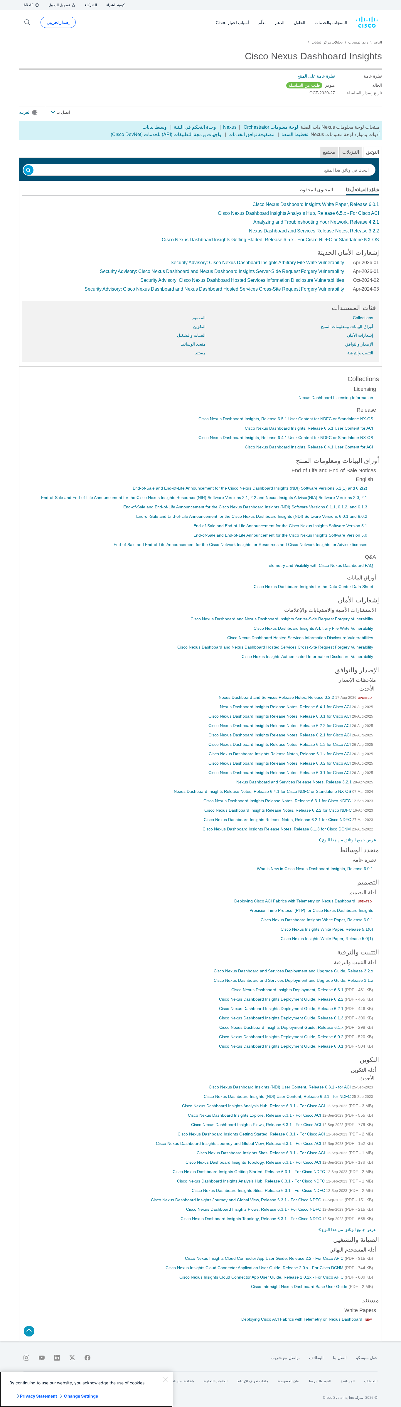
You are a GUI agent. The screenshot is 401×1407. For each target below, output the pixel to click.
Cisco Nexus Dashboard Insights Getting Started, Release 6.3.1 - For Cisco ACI (252, 1134)
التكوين (199, 326)
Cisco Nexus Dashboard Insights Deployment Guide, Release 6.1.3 (282, 1018)
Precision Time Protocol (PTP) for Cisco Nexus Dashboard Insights (311, 910)
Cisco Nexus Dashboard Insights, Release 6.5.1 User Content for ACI (309, 428)
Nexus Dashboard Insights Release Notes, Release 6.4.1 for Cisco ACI (286, 706)
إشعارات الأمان (360, 335)
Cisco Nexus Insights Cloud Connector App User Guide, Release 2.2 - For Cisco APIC (265, 1258)
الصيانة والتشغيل (191, 335)
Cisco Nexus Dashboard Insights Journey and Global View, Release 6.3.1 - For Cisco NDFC (236, 1199)
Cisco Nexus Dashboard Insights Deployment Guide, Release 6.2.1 (282, 1008)
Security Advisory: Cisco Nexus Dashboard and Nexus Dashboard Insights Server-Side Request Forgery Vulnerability (222, 271)
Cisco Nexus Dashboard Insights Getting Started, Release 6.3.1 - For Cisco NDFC (249, 1171)
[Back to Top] (29, 1331)
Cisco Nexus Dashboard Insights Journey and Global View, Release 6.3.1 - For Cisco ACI (239, 1143)
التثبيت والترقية (360, 353)
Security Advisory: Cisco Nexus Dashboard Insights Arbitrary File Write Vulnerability (257, 262)
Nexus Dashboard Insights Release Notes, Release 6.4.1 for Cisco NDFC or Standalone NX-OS (263, 791)
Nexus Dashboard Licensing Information (336, 397)
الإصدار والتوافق (359, 344)
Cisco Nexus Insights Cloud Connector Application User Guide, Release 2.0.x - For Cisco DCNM (255, 1267)
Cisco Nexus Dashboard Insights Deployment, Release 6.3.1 (288, 989)
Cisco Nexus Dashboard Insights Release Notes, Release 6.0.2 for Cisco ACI (280, 763)
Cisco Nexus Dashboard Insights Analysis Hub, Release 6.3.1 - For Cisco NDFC (251, 1181)
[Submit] (28, 170)
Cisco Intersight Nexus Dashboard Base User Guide (299, 1286)
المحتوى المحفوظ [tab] (316, 189)
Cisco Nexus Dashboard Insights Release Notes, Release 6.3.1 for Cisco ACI (280, 716)
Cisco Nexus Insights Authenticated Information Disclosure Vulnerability (307, 656)
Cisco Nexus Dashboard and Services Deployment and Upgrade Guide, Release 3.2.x (293, 971)
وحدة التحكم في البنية (195, 126)
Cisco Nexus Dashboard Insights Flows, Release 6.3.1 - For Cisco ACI (256, 1124)
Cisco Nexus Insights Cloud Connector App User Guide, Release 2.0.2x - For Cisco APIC (262, 1277)
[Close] (165, 1379)
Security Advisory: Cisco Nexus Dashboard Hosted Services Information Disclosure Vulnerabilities (242, 280)
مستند (200, 353)
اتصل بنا (62, 112)
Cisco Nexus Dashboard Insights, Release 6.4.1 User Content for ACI (309, 447)
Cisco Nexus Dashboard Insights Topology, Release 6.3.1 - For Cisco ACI (254, 1162)
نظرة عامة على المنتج (316, 76)
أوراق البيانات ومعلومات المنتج (347, 326)
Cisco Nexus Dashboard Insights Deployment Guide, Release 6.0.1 (282, 1046)
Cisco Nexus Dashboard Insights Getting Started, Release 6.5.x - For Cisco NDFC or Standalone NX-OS (270, 239)
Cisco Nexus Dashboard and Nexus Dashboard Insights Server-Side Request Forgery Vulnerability (282, 619)
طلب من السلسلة (304, 85)
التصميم (198, 317)
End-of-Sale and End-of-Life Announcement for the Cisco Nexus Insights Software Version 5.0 (280, 535)
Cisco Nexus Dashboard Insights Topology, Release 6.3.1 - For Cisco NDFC (251, 1218)
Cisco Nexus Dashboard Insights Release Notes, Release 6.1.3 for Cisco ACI (280, 744)
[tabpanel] (200, 222)
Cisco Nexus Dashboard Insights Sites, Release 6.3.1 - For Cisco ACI (261, 1152)
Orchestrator (256, 126)
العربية (25, 112)
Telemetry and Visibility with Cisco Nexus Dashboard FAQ (320, 565)
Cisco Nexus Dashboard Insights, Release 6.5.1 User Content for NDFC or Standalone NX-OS (285, 418)
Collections (363, 317)
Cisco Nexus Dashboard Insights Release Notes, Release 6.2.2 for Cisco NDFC (278, 810)
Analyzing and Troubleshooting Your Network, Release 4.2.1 (316, 222)
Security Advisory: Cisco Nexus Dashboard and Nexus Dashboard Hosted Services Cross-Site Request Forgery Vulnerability (214, 289)
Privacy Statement (38, 1395)
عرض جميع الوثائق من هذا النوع (349, 840)
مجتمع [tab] (329, 152)
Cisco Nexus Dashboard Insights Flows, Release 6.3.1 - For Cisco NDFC (254, 1209)
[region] (86, 1389)
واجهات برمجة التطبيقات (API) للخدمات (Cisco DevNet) (166, 134)
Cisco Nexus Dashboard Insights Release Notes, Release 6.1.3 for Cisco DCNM (277, 829)
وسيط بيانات (154, 126)
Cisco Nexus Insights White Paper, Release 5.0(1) (327, 938)
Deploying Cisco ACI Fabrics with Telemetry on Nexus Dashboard (295, 901)
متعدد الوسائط (193, 344)
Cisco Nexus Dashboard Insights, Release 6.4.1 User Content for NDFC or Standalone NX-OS (285, 437)
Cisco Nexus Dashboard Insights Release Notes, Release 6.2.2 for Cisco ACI (280, 725)
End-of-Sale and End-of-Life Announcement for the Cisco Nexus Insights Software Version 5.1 (280, 525)
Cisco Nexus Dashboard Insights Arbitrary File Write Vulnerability (313, 628)
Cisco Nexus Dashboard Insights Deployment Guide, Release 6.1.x (282, 1027)
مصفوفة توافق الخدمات (251, 134)
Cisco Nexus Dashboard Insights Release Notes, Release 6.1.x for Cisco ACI (280, 753)
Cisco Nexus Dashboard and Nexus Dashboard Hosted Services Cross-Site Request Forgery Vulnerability (275, 647)
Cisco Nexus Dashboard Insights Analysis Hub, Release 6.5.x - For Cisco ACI (298, 213)
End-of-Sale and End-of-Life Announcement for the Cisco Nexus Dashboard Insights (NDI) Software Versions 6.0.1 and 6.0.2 (251, 516)
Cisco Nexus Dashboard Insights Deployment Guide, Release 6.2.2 (282, 999)
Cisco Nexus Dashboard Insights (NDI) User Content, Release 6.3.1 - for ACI (280, 1087)
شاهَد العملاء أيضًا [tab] (362, 189)
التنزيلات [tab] (350, 152)
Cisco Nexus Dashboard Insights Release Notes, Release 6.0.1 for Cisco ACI (280, 772)
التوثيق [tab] (372, 152)
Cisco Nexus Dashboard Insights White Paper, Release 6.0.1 (315, 204)
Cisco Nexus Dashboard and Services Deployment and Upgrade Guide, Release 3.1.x (293, 980)
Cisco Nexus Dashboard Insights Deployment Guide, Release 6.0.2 (282, 1036)
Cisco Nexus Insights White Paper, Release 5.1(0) (327, 929)
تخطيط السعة (295, 134)
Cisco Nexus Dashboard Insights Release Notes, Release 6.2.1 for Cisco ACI (280, 735)
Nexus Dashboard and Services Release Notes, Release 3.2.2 (314, 230)
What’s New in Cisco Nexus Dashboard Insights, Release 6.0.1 (315, 868)
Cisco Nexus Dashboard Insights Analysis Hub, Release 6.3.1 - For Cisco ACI (254, 1105)
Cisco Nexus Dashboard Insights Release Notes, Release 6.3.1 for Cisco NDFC (277, 800)
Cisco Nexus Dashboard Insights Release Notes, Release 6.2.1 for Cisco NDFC (278, 819)
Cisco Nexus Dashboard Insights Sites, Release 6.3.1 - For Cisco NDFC (259, 1190)
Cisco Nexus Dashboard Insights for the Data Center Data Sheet (313, 586)
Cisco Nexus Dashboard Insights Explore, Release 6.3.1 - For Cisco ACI (255, 1115)
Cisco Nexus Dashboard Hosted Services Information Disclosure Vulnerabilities (300, 637)
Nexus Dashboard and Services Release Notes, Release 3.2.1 (294, 782)
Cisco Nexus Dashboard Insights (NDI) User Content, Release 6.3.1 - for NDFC (278, 1096)
